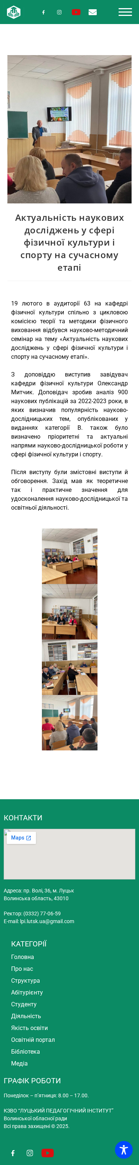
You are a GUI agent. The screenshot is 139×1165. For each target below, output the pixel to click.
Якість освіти (29, 1027)
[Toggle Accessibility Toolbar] (123, 1149)
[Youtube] (76, 12)
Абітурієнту (27, 992)
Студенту (24, 1004)
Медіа (19, 1063)
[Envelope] (92, 12)
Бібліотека (25, 1051)
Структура (25, 980)
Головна (22, 956)
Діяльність (26, 1016)
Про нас (22, 968)
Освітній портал (33, 1039)
